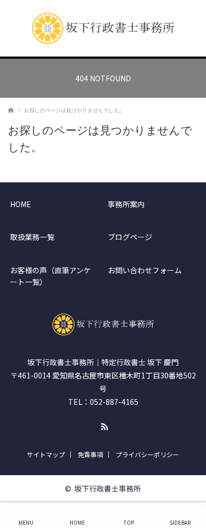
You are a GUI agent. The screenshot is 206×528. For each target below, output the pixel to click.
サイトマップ (46, 454)
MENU (25, 519)
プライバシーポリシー (147, 454)
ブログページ (130, 236)
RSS (103, 425)
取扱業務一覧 (32, 236)
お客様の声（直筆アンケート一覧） (50, 276)
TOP (129, 519)
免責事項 (90, 454)
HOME (20, 204)
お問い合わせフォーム (145, 270)
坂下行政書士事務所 (107, 488)
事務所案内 (126, 204)
